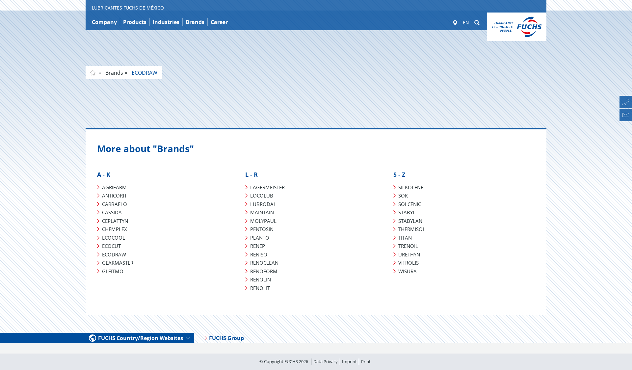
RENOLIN (260, 279)
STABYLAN (410, 221)
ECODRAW (143, 72)
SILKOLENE (410, 187)
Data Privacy (325, 361)
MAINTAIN (262, 212)
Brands (113, 72)
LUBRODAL (263, 204)
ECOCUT (111, 246)
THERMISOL (411, 229)
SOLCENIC (409, 204)
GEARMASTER (117, 262)
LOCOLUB (261, 195)
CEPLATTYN (115, 221)
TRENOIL (408, 246)
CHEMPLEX (114, 229)
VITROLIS (408, 262)
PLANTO (259, 237)
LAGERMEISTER (267, 187)
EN (466, 22)
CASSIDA (112, 212)
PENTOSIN (262, 229)
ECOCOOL (113, 237)
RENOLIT (260, 288)
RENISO (258, 254)
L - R (251, 174)
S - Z (399, 174)
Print (366, 361)
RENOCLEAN (264, 262)
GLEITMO (112, 271)
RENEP (257, 246)
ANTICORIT (114, 195)
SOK (403, 195)
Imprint (349, 361)
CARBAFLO (114, 204)
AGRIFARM (114, 187)
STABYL (406, 212)
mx (93, 73)
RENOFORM (263, 271)
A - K (103, 174)
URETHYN (409, 254)
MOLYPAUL (263, 221)
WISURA (407, 271)
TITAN (405, 237)
